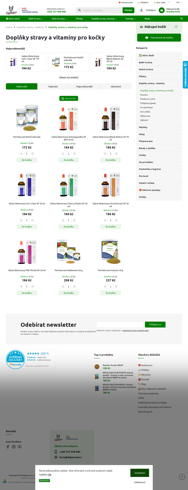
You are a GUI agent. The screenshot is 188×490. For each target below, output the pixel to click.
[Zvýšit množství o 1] (32, 153)
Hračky (142, 155)
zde (49, 474)
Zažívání (144, 120)
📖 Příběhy (143, 2)
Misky (142, 134)
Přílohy (142, 76)
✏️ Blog (142, 384)
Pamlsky (143, 127)
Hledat (128, 10)
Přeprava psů (146, 141)
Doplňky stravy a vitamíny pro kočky (157, 90)
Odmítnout (139, 482)
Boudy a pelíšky (147, 148)
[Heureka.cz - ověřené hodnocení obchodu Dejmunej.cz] (27, 359)
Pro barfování (146, 107)
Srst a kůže (145, 111)
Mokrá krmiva (146, 69)
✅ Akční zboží (146, 55)
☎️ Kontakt (143, 379)
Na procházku (146, 162)
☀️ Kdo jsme (159, 2)
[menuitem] (15, 19)
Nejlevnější (21, 86)
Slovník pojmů (145, 411)
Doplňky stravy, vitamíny (152, 83)
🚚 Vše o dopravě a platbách (152, 388)
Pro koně (143, 176)
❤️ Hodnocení (126, 2)
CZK (178, 2)
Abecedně (116, 86)
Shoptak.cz (34, 482)
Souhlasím (140, 472)
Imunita (144, 94)
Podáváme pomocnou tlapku (152, 402)
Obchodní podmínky (148, 393)
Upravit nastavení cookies (33, 477)
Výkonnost (145, 115)
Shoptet (18, 482)
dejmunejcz (13, 447)
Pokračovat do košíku (162, 37)
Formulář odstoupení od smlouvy (154, 407)
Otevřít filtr (70, 98)
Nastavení (44, 480)
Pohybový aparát (148, 103)
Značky (142, 196)
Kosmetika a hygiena (150, 168)
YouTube (19, 447)
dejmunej (8, 447)
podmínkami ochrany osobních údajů (136, 330)
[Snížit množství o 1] (21, 153)
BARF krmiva (145, 62)
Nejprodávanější (84, 86)
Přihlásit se (155, 324)
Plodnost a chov (147, 98)
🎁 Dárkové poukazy (149, 189)
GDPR (141, 397)
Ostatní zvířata (146, 182)
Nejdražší (53, 86)
